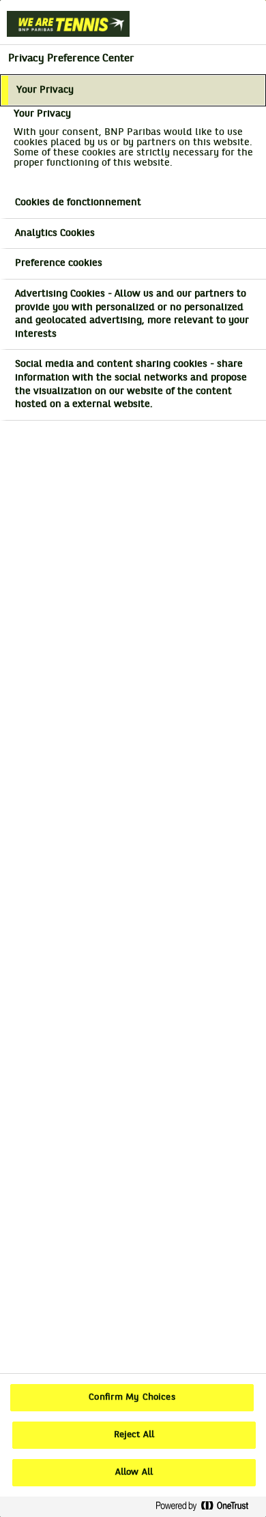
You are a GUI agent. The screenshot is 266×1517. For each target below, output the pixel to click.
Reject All (134, 1435)
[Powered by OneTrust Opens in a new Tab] (207, 1506)
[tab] (133, 91)
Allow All (134, 1473)
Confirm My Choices (132, 1398)
